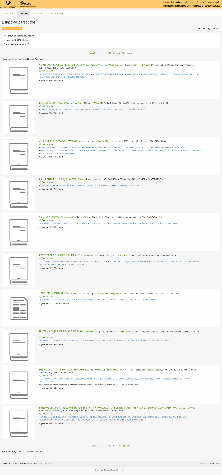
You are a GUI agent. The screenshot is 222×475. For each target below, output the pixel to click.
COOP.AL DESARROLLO (100, 417)
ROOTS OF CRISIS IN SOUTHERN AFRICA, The (60, 255)
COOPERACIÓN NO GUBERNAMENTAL (125, 420)
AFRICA (43, 147)
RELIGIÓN (97, 109)
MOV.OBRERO (150, 74)
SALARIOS (44, 77)
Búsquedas (9, 13)
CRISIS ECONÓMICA (134, 147)
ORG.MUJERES (61, 420)
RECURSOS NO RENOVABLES (79, 186)
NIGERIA (71, 147)
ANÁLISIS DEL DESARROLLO (146, 224)
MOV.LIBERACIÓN (176, 147)
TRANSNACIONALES (121, 417)
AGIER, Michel (85, 65)
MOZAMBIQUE (124, 262)
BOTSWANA (90, 262)
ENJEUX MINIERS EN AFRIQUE (53, 179)
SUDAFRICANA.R (101, 74)
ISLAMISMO (185, 150)
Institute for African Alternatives (108, 141)
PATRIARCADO (105, 150)
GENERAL (44, 341)
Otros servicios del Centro (209, 463)
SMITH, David (75, 293)
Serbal (129, 332)
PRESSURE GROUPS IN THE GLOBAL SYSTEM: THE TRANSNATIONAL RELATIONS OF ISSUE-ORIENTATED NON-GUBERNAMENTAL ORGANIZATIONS (108, 407)
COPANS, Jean (100, 65)
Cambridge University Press (108, 293)
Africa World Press (120, 255)
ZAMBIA (162, 262)
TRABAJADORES (118, 74)
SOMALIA (110, 379)
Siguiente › (127, 53)
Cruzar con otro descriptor (12, 28)
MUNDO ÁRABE (76, 341)
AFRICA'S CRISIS (46, 141)
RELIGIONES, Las (47, 103)
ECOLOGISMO (46, 420)
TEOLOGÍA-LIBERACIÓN (136, 109)
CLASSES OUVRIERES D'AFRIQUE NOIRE (58, 64)
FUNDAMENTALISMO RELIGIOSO (163, 150)
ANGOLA (78, 262)
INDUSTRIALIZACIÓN (104, 186)
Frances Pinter (54, 411)
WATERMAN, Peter (66, 103)
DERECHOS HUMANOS (171, 417)
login (125, 470)
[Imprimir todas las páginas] (209, 28)
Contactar (6, 463)
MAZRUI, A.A (120, 370)
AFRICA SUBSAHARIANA (50, 74)
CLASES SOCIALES (76, 77)
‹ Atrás (93, 53)
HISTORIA (136, 186)
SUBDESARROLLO (66, 153)
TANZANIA (152, 262)
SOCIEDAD (127, 150)
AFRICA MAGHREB (95, 379)
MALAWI (112, 262)
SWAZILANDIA (139, 262)
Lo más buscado (55, 13)
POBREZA (44, 265)
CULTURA (117, 341)
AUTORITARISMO (153, 147)
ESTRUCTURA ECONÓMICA (106, 300)
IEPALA (95, 103)
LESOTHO (102, 262)
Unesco (120, 332)
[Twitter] (204, 28)
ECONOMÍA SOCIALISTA (86, 150)
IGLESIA (71, 224)
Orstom (134, 65)
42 (110, 53)
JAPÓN (54, 341)
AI (184, 417)
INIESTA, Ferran (59, 217)
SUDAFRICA (44, 217)
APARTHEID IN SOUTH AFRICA (53, 293)
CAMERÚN (68, 74)
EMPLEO (162, 74)
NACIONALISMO (47, 150)
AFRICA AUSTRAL (47, 262)
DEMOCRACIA (140, 150)
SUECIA (84, 417)
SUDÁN (120, 147)
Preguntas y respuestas (43, 463)
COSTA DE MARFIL (83, 74)
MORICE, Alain (116, 65)
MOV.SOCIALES (134, 74)
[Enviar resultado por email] (199, 28)
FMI (165, 147)
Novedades (38, 13)
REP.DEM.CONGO (57, 147)
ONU (73, 420)
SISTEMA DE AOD (99, 420)
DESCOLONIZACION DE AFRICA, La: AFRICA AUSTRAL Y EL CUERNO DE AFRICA (76, 369)
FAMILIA (193, 74)
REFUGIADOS (83, 420)
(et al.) (79, 103)
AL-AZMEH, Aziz (90, 332)
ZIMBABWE (68, 109)
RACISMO (119, 109)
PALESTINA (73, 417)
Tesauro (24, 13)
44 (118, 53)
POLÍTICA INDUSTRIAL (178, 74)
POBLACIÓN (86, 300)
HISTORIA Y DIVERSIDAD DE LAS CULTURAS (60, 331)
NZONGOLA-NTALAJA (66, 141)
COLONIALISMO (59, 77)
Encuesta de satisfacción (22, 463)
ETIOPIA (119, 379)
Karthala (143, 65)
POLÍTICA (108, 109)
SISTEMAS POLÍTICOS (98, 224)
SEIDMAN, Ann (91, 255)
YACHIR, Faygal (76, 179)
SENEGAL (110, 147)
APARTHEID (62, 300)
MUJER (117, 150)
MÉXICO (63, 341)
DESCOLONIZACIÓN (161, 341)
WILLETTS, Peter (187, 408)
